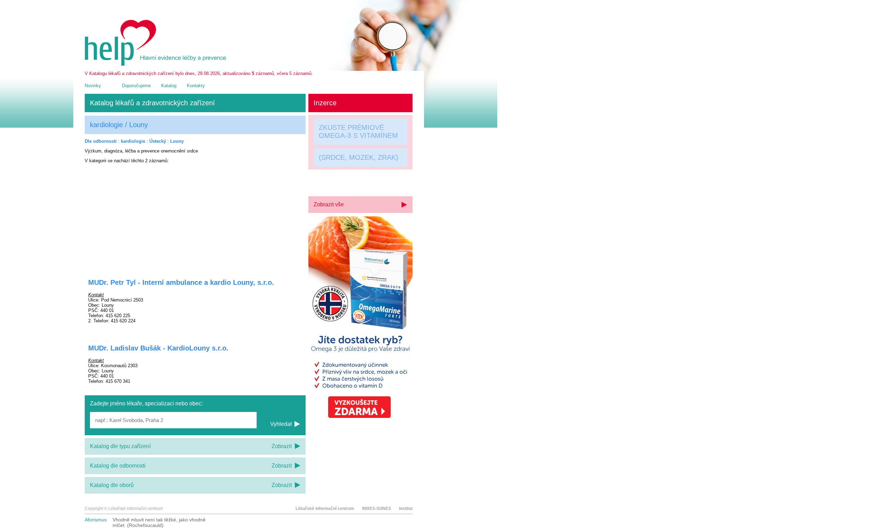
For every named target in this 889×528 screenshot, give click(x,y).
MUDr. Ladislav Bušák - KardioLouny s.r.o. (158, 348)
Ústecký (157, 141)
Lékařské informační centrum (325, 508)
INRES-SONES (376, 508)
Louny (177, 141)
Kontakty (196, 85)
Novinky (93, 85)
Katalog (168, 85)
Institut (406, 508)
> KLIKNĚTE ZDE (346, 181)
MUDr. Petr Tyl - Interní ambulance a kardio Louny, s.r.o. (181, 282)
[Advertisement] (195, 216)
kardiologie (133, 141)
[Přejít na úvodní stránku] (157, 64)
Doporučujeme (136, 85)
